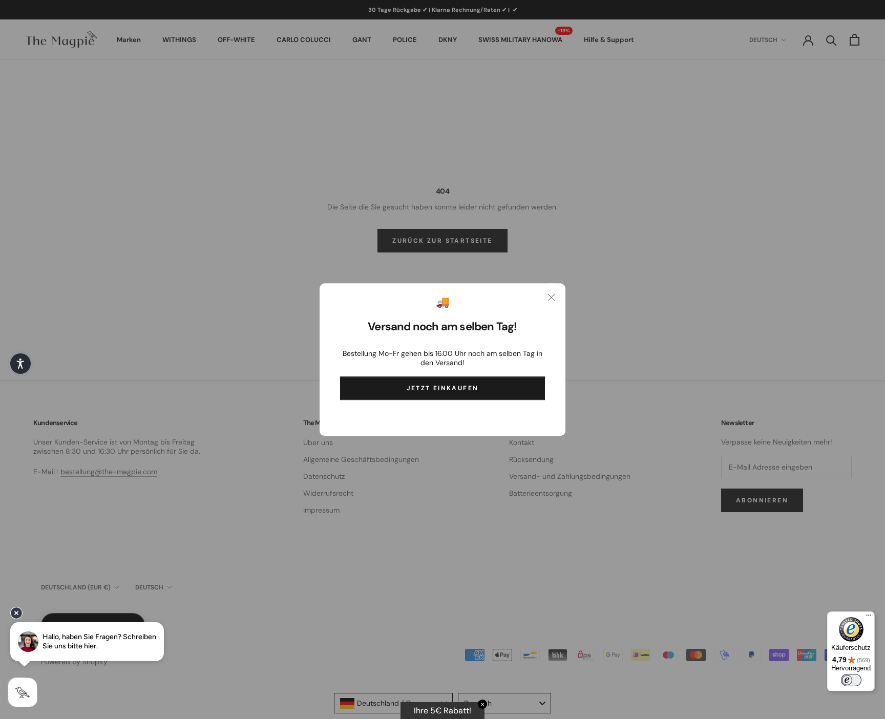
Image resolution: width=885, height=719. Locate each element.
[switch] (851, 680)
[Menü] (868, 617)
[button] (20, 363)
